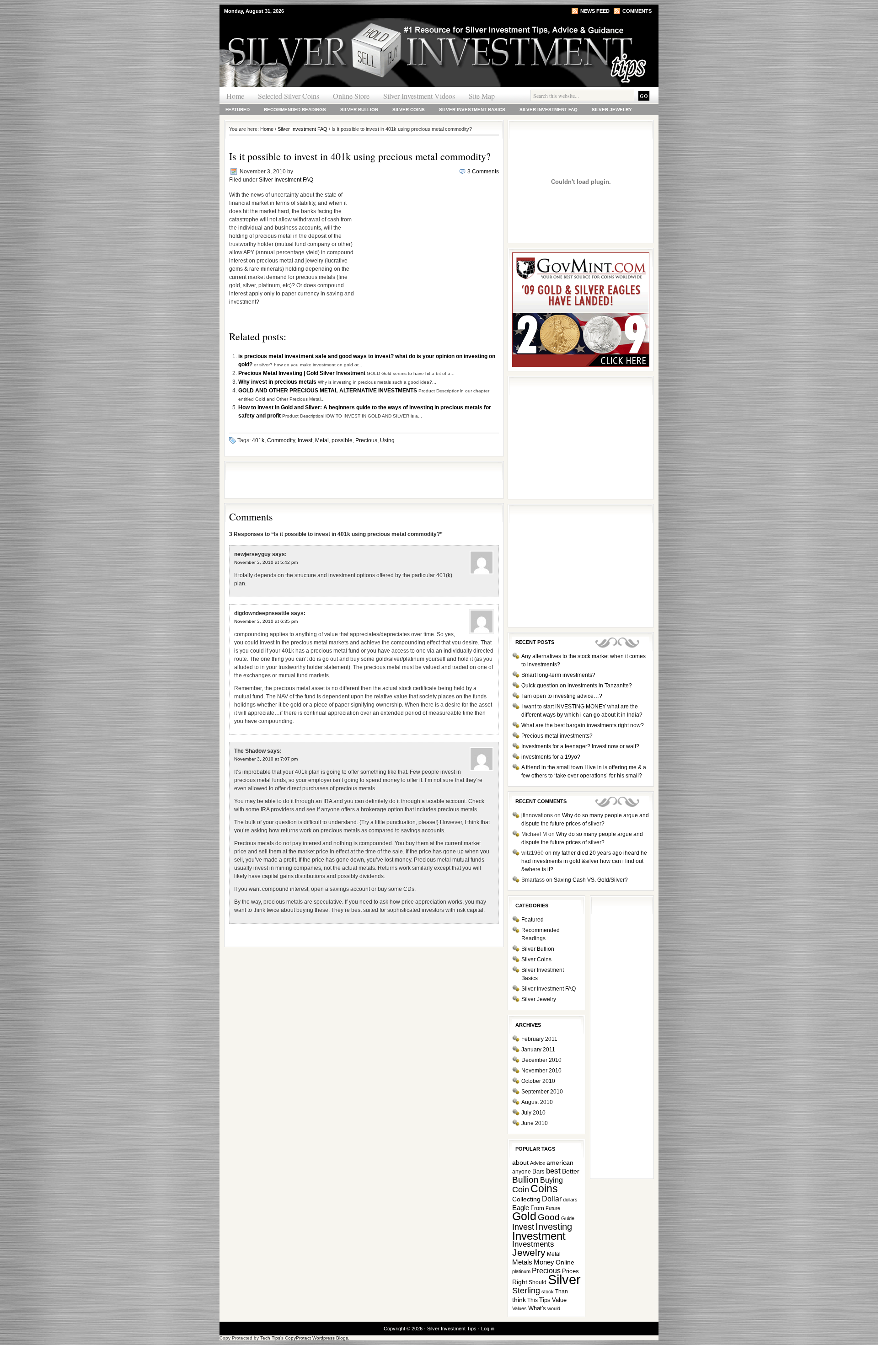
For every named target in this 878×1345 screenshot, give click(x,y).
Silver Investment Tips (329, 36)
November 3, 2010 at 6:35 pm (266, 621)
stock (547, 1291)
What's (537, 1308)
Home (235, 96)
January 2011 (538, 1049)
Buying (551, 1180)
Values (519, 1308)
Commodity (281, 440)
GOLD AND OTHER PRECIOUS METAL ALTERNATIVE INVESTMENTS (328, 390)
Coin (520, 1189)
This (532, 1300)
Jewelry (529, 1252)
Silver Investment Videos (419, 96)
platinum (521, 1271)
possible (342, 440)
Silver (564, 1279)
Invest (305, 440)
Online (565, 1262)
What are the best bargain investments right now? (582, 725)
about (520, 1162)
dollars (570, 1199)
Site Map (482, 96)
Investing (553, 1227)
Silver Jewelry (612, 109)
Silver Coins (408, 109)
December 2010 (541, 1060)
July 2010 (533, 1112)
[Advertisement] (429, 249)
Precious (366, 440)
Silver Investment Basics (472, 109)
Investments (533, 1244)
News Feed (595, 11)
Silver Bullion (359, 109)
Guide (567, 1218)
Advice (537, 1163)
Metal (322, 440)
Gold (524, 1216)
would (553, 1308)
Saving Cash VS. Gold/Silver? (591, 880)
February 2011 (539, 1039)
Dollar (552, 1199)
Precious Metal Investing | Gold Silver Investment (302, 373)
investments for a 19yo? (550, 757)
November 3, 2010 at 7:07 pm (266, 758)
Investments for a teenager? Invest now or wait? (580, 746)
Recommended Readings (295, 109)
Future (553, 1208)
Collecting (526, 1199)
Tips (545, 1300)
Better (570, 1171)
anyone (521, 1171)
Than (561, 1291)
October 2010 (538, 1081)
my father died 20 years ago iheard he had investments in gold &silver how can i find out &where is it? (584, 861)
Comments (637, 11)
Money (544, 1262)
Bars (538, 1171)
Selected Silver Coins (288, 96)
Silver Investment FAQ (548, 109)
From (537, 1208)
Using (387, 440)
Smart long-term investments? (558, 675)
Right (519, 1282)
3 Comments (483, 171)
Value (559, 1300)
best (553, 1171)
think (519, 1299)
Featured (237, 109)
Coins (544, 1189)
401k (258, 440)
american (559, 1162)
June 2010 (534, 1123)
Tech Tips (270, 1337)
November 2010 (541, 1070)
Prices (570, 1271)
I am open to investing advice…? (561, 696)
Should (537, 1282)
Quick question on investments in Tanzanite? (576, 685)
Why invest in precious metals (278, 382)
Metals (522, 1262)
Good (549, 1217)
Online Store (351, 96)
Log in (487, 1328)
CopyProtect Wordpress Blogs (316, 1337)
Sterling (526, 1290)
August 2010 (537, 1102)
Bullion (525, 1179)
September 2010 (542, 1091)
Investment (539, 1236)
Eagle (520, 1207)
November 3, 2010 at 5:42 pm (266, 562)
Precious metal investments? (557, 736)
